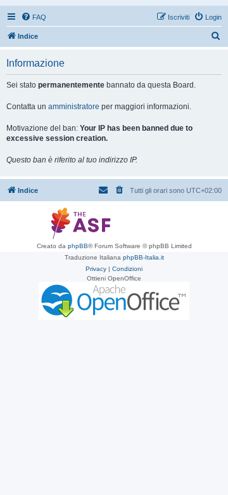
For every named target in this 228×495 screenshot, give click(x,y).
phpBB (78, 245)
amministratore (73, 106)
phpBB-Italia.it (143, 257)
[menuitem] (33, 17)
